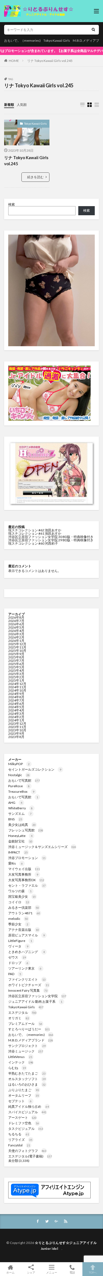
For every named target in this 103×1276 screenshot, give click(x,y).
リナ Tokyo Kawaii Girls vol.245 (50, 61)
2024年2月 (16, 717)
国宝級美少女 (22, 896)
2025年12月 (17, 644)
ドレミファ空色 (23, 1123)
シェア (31, 1272)
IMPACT (18, 852)
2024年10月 (17, 690)
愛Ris (15, 863)
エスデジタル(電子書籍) (30, 1156)
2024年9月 (16, 694)
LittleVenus (20, 1057)
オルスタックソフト (27, 1079)
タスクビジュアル (25, 1129)
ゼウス (17, 957)
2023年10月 (17, 730)
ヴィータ (18, 946)
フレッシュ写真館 (25, 830)
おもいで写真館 (24, 780)
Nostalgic (19, 775)
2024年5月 (16, 707)
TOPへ (93, 1272)
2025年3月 (16, 674)
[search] (93, 30)
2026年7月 (16, 621)
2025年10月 (17, 650)
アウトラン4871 (24, 913)
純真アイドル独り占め (28, 1106)
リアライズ (20, 1140)
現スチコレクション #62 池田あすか (34, 530)
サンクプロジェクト (27, 1046)
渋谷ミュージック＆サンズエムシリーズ (42, 847)
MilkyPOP (19, 764)
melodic (18, 919)
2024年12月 (17, 684)
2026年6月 (16, 624)
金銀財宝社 (20, 841)
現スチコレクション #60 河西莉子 (33, 543)
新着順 (9, 105)
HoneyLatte (20, 836)
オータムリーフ (23, 1095)
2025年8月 (16, 657)
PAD (14, 974)
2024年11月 (17, 687)
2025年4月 (16, 670)
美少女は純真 (22, 825)
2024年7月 (16, 700)
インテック (20, 1062)
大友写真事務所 (23, 874)
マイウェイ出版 (24, 869)
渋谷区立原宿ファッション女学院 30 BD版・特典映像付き (50, 537)
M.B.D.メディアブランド (30, 1040)
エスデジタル (22, 1012)
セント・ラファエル (27, 885)
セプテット (20, 1101)
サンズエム (20, 814)
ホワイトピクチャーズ (28, 985)
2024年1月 (16, 720)
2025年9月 (16, 654)
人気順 (22, 105)
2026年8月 (16, 617)
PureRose (19, 786)
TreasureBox (21, 791)
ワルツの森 (20, 891)
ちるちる (18, 1134)
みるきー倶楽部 (23, 907)
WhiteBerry (20, 808)
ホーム (10, 1272)
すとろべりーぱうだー (29, 1029)
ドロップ (18, 963)
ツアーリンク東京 (24, 968)
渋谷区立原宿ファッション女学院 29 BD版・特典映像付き (50, 540)
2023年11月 (17, 727)
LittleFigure (20, 941)
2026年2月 (16, 637)
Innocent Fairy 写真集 (28, 990)
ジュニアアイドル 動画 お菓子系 (35, 1001)
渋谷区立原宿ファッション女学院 (37, 996)
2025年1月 (16, 680)
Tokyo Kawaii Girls (56, 40)
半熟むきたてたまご (27, 1073)
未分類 (13, 1161)
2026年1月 (16, 641)
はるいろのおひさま (27, 1084)
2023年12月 (17, 723)
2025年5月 (16, 667)
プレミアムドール (25, 1024)
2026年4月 (16, 631)
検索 (11, 204)
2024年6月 (16, 704)
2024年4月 (16, 710)
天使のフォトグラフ (27, 1151)
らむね (17, 1068)
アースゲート (22, 1117)
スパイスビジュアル (27, 1112)
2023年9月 (16, 733)
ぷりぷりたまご (23, 1090)
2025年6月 (16, 664)
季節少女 (18, 924)
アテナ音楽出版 (23, 930)
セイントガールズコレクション (34, 769)
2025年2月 (16, 677)
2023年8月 (16, 737)
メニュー (51, 1272)
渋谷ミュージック (25, 1051)
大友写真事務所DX (26, 880)
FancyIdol (19, 1145)
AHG (15, 802)
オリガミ (18, 1018)
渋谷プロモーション (27, 858)
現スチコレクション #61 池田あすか (34, 533)
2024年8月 (16, 697)
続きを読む (35, 177)
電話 (72, 1272)
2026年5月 (16, 627)
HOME (14, 61)
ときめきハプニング (26, 952)
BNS (15, 819)
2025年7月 (16, 660)
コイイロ (18, 902)
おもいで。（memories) (22, 40)
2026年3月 (16, 634)
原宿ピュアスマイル (26, 935)
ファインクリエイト (27, 979)
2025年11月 (17, 647)
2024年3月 (16, 713)
